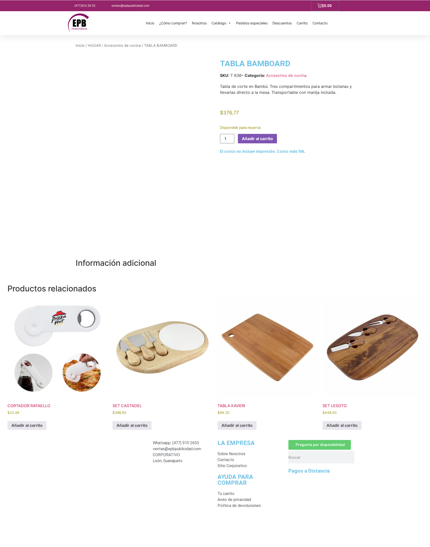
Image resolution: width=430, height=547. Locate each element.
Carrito (302, 23)
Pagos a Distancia (309, 471)
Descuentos (282, 23)
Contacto (320, 23)
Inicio (150, 23)
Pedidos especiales (252, 23)
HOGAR (94, 45)
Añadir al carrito (257, 138)
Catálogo (219, 23)
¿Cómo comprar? (173, 23)
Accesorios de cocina (122, 45)
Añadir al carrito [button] (27, 425)
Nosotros (199, 23)
